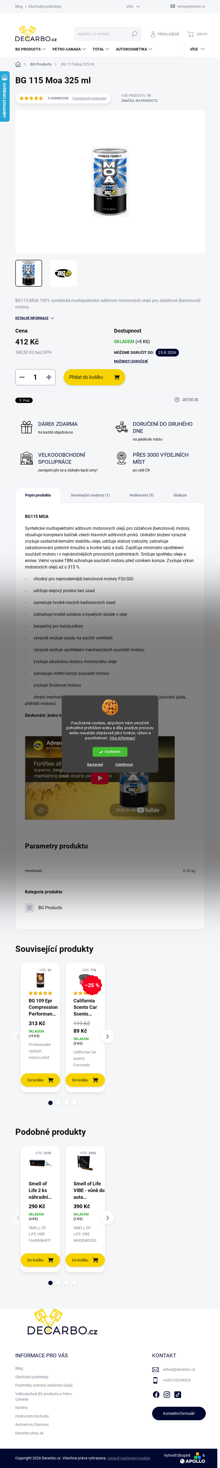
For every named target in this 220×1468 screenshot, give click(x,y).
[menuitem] (31, 49)
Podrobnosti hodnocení (89, 98)
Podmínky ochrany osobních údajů (44, 1385)
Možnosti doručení (131, 361)
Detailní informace (32, 318)
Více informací (122, 738)
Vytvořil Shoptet (177, 1455)
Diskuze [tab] (180, 495)
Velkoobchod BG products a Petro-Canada (44, 1396)
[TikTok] (178, 1394)
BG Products (50, 907)
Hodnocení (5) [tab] (142, 495)
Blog (19, 6)
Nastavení (95, 765)
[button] (50, 1103)
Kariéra (21, 1407)
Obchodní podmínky (44, 6)
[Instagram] (167, 1394)
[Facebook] (156, 1394)
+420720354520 (177, 1380)
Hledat (134, 34)
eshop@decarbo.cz (179, 1369)
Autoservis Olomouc (32, 1424)
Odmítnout (124, 765)
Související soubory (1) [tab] (90, 495)
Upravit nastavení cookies (129, 1458)
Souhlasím (112, 751)
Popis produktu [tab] (38, 495)
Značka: (139, 101)
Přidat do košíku (86, 377)
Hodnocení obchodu (32, 1416)
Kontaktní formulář (179, 1413)
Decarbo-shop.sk (29, 1433)
